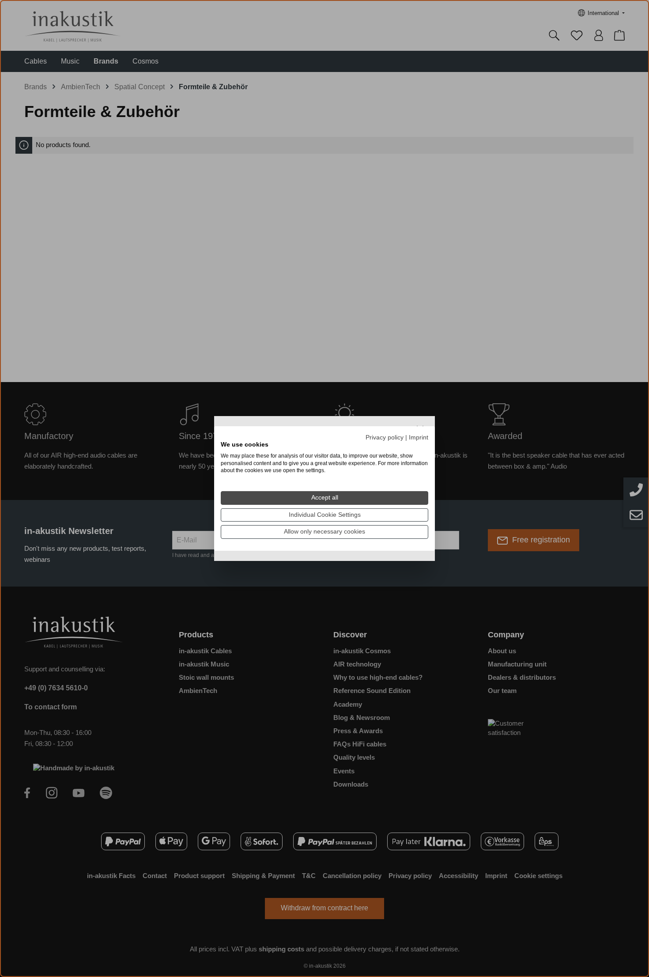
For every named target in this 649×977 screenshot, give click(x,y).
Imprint (418, 437)
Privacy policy (385, 437)
